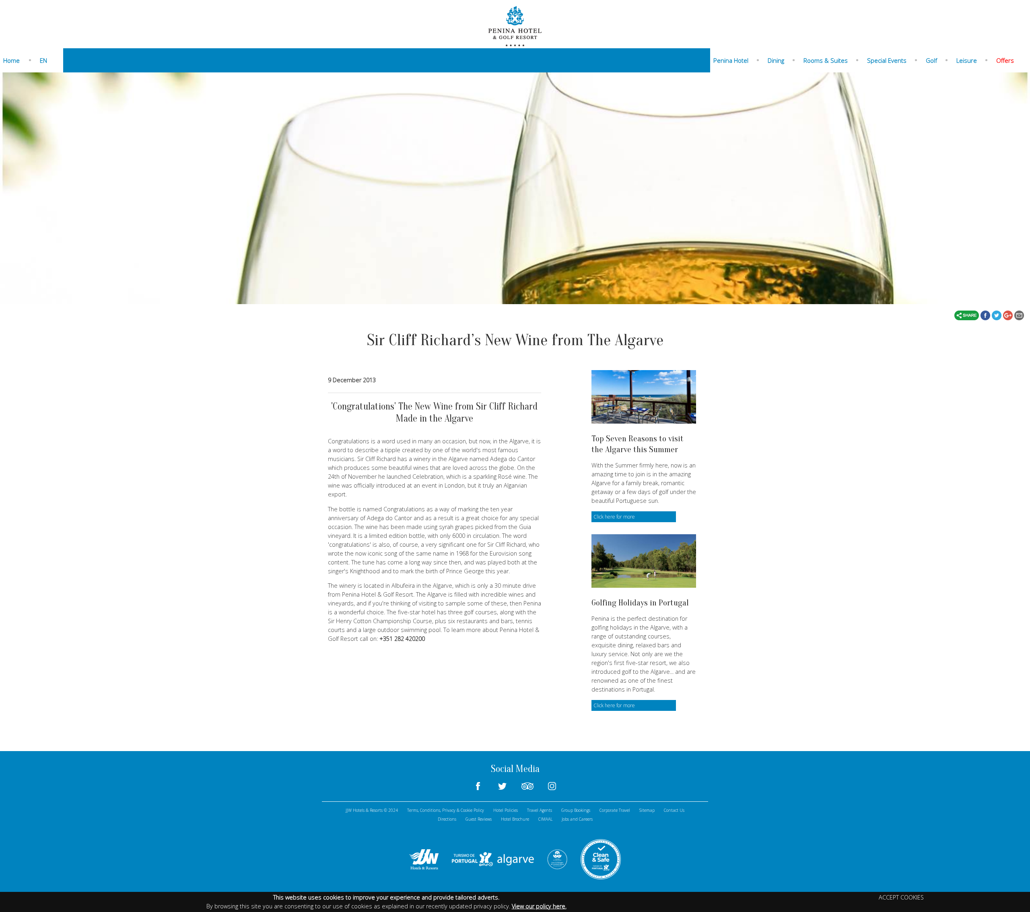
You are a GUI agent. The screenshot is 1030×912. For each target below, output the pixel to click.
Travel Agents (539, 810)
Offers (1005, 60)
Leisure (966, 60)
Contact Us (674, 810)
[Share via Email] (1019, 314)
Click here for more (614, 516)
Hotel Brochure (515, 819)
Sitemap (647, 810)
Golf (931, 60)
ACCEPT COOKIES (901, 897)
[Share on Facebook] (986, 314)
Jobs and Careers (577, 819)
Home (11, 60)
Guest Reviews (479, 819)
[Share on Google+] (1008, 314)
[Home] (515, 25)
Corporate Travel (614, 810)
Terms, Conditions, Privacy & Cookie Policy (445, 810)
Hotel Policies (505, 810)
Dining (776, 60)
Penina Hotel (730, 60)
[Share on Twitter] (997, 314)
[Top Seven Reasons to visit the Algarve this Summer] (643, 397)
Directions (447, 819)
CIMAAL (545, 819)
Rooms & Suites (825, 60)
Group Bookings (575, 810)
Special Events (886, 60)
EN (43, 60)
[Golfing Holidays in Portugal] (643, 561)
